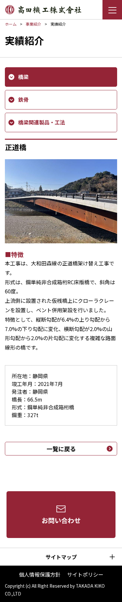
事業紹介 (33, 24)
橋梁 (23, 77)
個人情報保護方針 (40, 574)
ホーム (11, 24)
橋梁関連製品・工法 (41, 122)
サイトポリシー (85, 574)
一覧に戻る (61, 448)
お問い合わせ (61, 520)
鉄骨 (23, 99)
